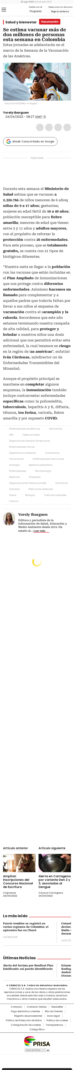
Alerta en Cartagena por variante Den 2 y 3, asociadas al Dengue (55, 881)
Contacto (16, 1006)
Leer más (39, 530)
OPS (11, 434)
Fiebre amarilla (31, 434)
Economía (62, 483)
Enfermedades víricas (22, 446)
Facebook (40, 127)
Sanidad (14, 489)
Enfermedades (17, 471)
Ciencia (13, 501)
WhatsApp (67, 127)
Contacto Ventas (37, 1006)
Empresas (35, 477)
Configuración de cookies (26, 1024)
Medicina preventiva (40, 465)
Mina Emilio (55, 428)
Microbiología (43, 471)
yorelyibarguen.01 (31, 113)
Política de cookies (57, 1020)
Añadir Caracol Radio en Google (33, 141)
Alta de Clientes (54, 1011)
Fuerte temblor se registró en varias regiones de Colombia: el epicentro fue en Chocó (25, 927)
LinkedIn (58, 127)
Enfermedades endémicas (24, 428)
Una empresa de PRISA (37, 1041)
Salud (12, 495)
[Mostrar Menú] (4, 9)
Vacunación (16, 458)
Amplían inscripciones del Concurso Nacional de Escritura (18, 881)
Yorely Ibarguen (16, 112)
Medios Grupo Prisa (37, 1050)
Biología (30, 495)
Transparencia (54, 1024)
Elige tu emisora (60, 11)
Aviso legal (53, 1015)
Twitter (49, 127)
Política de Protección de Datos (24, 1020)
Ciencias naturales (55, 495)
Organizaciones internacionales (27, 483)
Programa (35, 11)
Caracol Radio (19, 9)
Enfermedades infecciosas (48, 458)
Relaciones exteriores (41, 489)
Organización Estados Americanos (29, 440)
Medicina (14, 477)
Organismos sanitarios (22, 452)
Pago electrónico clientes (25, 1011)
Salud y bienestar (21, 22)
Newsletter (57, 1006)
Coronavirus (52, 452)
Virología (14, 465)
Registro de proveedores (28, 1015)
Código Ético (37, 1029)
